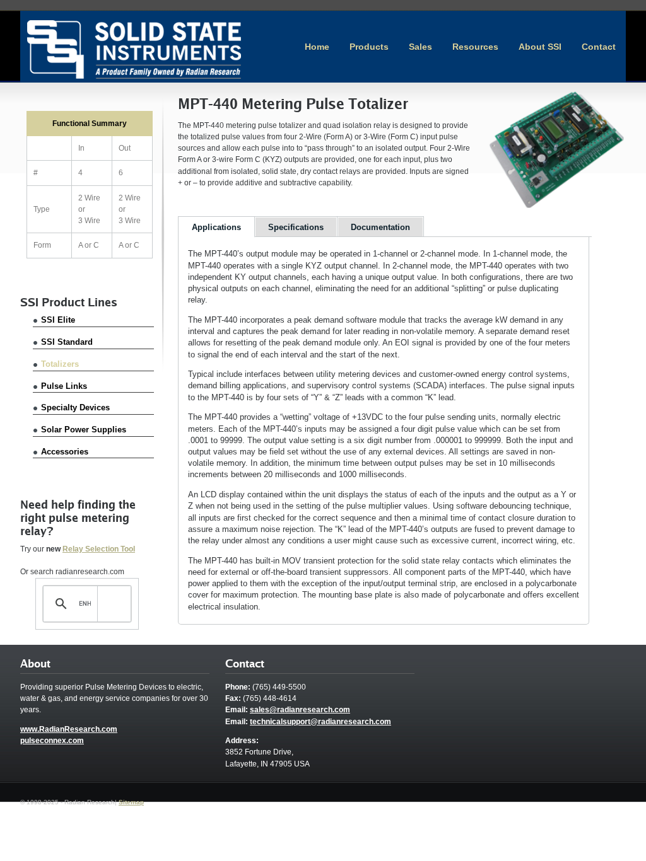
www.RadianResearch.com (68, 729)
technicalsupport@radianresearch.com (320, 721)
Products (369, 47)
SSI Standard (67, 342)
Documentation (380, 227)
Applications (216, 227)
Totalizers (60, 364)
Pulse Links (64, 386)
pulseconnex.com (52, 740)
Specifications (296, 227)
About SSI (540, 47)
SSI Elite (58, 320)
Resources (475, 47)
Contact (599, 47)
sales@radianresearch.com (300, 709)
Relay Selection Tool (98, 549)
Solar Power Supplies (83, 429)
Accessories (64, 451)
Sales (420, 47)
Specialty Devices (75, 407)
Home (317, 47)
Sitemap (131, 802)
